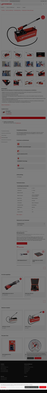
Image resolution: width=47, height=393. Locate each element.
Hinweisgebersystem (26, 387)
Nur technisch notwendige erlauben (31, 387)
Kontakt (21, 387)
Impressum (9, 387)
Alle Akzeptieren (43, 387)
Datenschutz (17, 387)
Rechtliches (13, 387)
